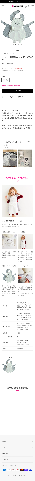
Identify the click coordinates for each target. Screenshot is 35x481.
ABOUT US (5, 441)
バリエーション (6, 76)
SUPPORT (5, 453)
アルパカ (5, 80)
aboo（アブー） (8, 54)
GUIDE (4, 447)
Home (17, 50)
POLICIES (5, 459)
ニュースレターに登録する (9, 465)
